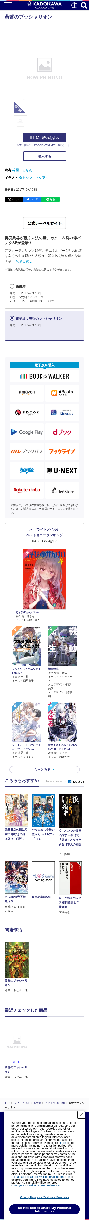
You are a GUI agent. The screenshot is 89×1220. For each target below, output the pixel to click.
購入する (44, 156)
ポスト (16, 199)
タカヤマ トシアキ (34, 177)
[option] (18, 967)
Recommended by (56, 781)
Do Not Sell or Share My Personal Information (40, 1176)
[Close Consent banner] (81, 1115)
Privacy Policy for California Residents (44, 1197)
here (63, 1142)
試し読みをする (47, 138)
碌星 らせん (22, 170)
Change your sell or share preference (35, 1185)
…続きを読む (22, 261)
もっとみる (42, 769)
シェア (34, 199)
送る (52, 199)
